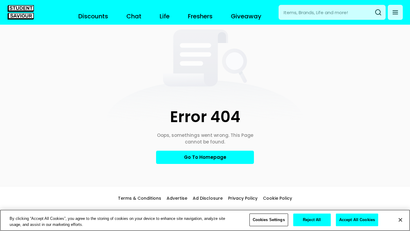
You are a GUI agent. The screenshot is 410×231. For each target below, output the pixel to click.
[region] (205, 220)
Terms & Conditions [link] (139, 198)
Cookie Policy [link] (277, 198)
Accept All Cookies (357, 219)
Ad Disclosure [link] (208, 198)
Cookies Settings (269, 219)
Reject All (312, 219)
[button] (395, 12)
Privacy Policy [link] (243, 198)
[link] (20, 12)
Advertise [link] (177, 198)
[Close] (400, 219)
